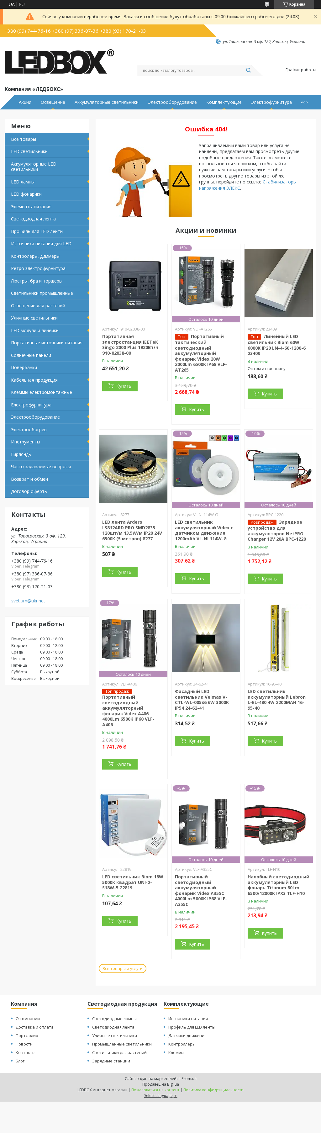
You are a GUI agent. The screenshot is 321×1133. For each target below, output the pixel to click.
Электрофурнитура (271, 102)
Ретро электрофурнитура (38, 268)
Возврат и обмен (29, 479)
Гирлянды (21, 454)
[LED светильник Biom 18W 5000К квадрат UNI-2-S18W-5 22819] (133, 823)
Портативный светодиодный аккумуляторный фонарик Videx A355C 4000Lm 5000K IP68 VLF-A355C (201, 890)
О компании (28, 1018)
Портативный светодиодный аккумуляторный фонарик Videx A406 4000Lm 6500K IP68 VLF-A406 (128, 711)
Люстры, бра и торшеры (36, 281)
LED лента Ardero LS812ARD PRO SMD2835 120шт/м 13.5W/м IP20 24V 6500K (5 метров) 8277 (132, 530)
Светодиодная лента (33, 219)
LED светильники (29, 151)
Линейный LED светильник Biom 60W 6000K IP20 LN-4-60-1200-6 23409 (277, 344)
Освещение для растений (38, 306)
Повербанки (24, 367)
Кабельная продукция (34, 380)
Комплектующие (224, 102)
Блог (20, 1061)
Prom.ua (189, 1078)
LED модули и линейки (35, 330)
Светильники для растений (119, 1052)
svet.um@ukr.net (28, 601)
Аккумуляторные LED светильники (33, 166)
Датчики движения (187, 1035)
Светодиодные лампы (114, 1018)
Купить (123, 386)
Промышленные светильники (122, 1044)
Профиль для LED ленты (37, 231)
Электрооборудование (172, 102)
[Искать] (248, 70)
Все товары (23, 139)
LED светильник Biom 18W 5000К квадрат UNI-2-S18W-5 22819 (132, 882)
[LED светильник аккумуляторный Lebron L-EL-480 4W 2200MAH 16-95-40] (279, 638)
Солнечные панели (31, 355)
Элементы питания (31, 206)
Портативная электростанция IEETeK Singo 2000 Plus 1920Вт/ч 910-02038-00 (130, 344)
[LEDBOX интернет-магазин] (59, 64)
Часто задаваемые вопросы (41, 466)
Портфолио (27, 1035)
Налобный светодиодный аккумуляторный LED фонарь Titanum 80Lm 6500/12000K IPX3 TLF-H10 (278, 885)
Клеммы (176, 1052)
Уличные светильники (34, 318)
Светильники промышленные (42, 293)
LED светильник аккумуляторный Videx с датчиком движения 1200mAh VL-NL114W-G (204, 530)
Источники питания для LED (41, 243)
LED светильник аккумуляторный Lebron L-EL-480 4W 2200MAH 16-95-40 (277, 699)
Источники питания (188, 1018)
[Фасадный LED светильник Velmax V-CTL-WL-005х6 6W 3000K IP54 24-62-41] (206, 638)
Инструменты (25, 442)
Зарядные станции (111, 1061)
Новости (24, 1044)
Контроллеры (182, 1044)
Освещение (53, 102)
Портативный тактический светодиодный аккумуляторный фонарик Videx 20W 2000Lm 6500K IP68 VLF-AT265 (201, 353)
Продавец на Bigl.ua (160, 1084)
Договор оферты (29, 491)
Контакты (25, 1052)
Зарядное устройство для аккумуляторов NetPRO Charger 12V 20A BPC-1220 (277, 530)
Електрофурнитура (31, 405)
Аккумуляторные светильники (107, 102)
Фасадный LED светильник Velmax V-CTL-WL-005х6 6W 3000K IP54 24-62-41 (202, 699)
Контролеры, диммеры (35, 256)
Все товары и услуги (123, 968)
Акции (25, 102)
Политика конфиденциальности (213, 1090)
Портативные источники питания (46, 343)
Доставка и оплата (35, 1027)
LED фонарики (26, 194)
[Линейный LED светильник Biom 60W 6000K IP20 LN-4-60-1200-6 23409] (279, 283)
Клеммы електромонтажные (41, 392)
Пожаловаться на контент (155, 1090)
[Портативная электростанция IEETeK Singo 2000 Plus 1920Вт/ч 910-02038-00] (133, 283)
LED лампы (22, 182)
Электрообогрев (29, 429)
